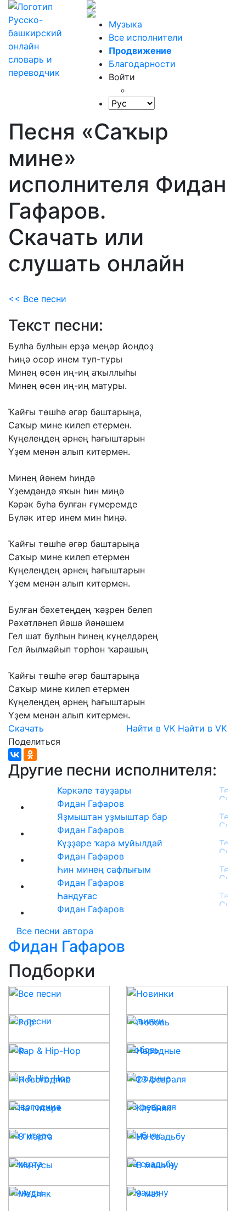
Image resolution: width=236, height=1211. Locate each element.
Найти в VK (150, 728)
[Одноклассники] (30, 754)
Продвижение (140, 50)
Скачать (26, 728)
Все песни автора (54, 930)
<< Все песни (37, 298)
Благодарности (142, 63)
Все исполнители (146, 37)
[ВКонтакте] (14, 754)
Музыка (125, 24)
